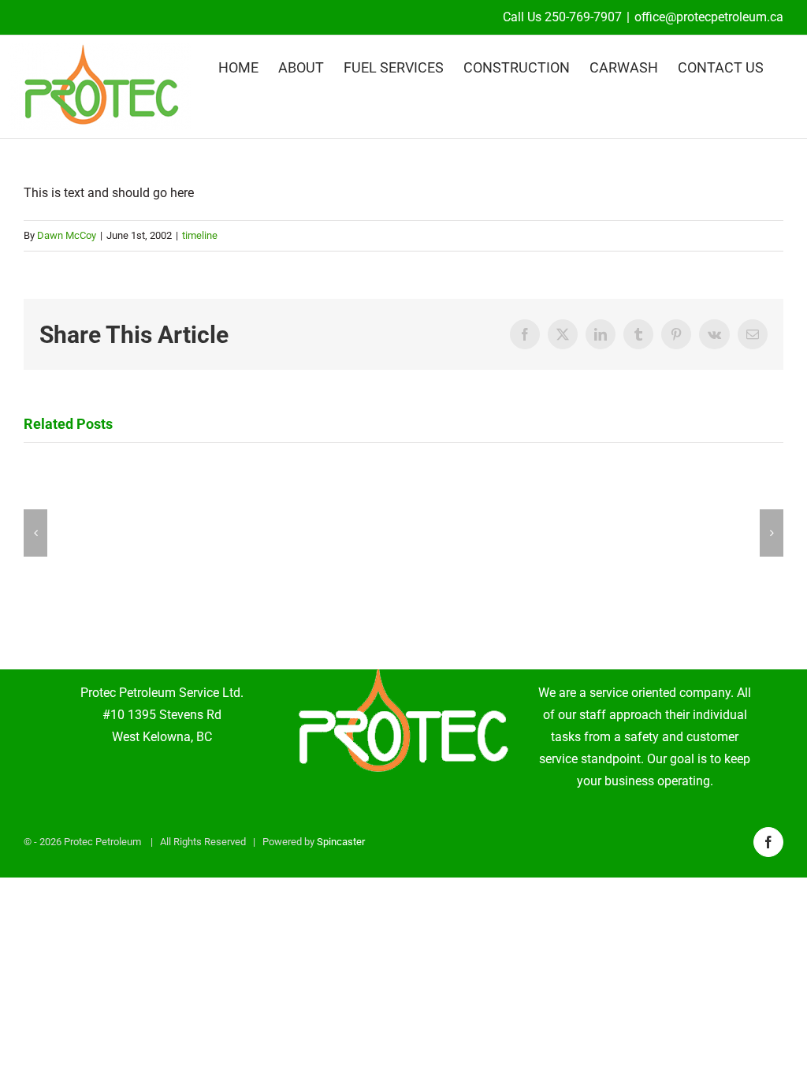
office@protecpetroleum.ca (708, 16)
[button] (35, 533)
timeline (200, 235)
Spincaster (341, 842)
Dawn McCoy (66, 235)
